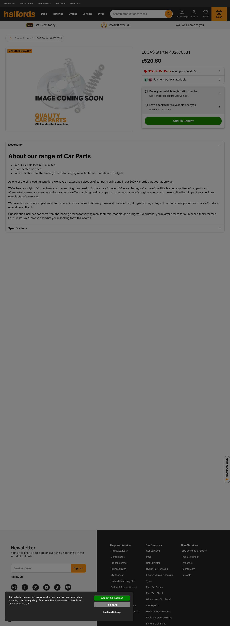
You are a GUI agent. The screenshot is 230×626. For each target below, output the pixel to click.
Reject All (112, 604)
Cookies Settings (112, 612)
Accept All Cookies (112, 598)
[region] (69, 606)
